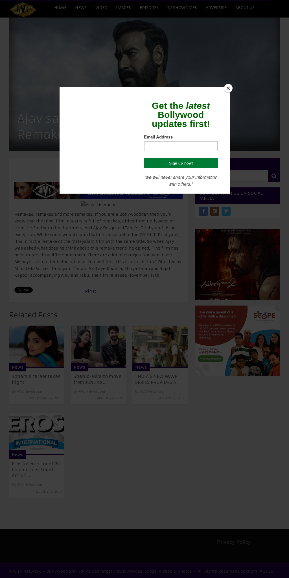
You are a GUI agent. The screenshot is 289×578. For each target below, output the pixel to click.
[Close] (228, 88)
